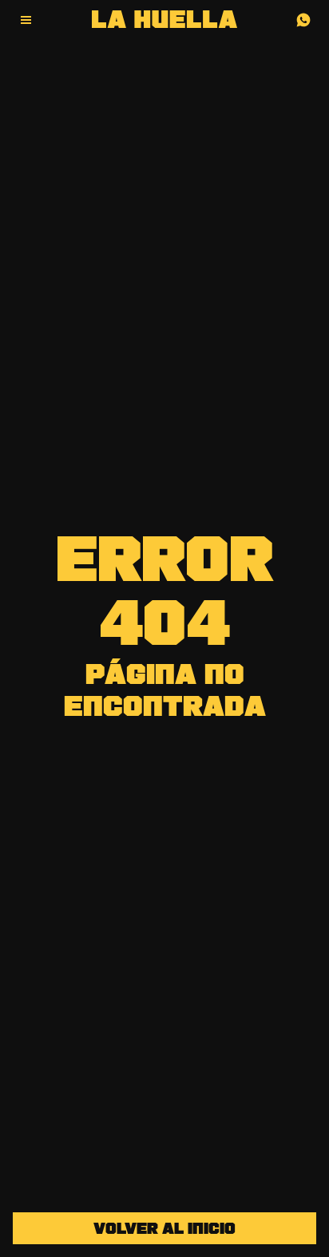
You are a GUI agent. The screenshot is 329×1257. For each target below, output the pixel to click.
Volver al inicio (164, 1230)
